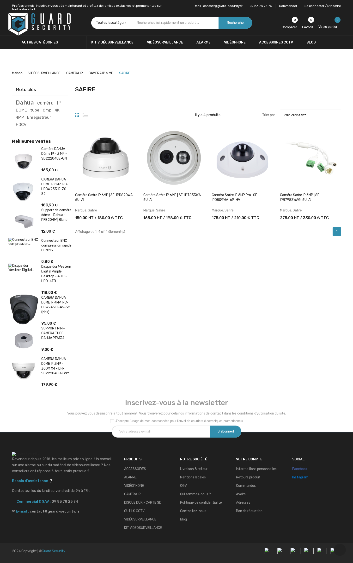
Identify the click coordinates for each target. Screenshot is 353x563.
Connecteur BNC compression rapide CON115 (56, 245)
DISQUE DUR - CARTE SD (142, 503)
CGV (183, 486)
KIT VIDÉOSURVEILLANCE (143, 528)
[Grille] (77, 113)
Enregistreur (39, 117)
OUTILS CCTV (134, 511)
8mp (47, 110)
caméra (45, 103)
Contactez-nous (193, 511)
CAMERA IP (132, 494)
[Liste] (85, 113)
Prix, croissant (310, 115)
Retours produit (248, 477)
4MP (20, 117)
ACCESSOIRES (135, 469)
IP (59, 103)
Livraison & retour (193, 469)
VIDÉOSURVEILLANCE (140, 519)
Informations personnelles (256, 469)
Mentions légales (193, 477)
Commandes (246, 486)
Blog (183, 519)
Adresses (243, 503)
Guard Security (53, 551)
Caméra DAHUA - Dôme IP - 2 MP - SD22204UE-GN (54, 154)
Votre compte (249, 459)
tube (34, 110)
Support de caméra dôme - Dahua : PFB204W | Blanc (56, 215)
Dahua (25, 102)
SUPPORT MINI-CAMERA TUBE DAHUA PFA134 (53, 333)
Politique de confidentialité (201, 503)
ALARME (130, 477)
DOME (21, 110)
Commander (288, 6)
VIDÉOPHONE (134, 486)
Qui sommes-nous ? (195, 494)
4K (57, 110)
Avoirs (241, 494)
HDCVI (21, 124)
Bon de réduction (249, 511)
